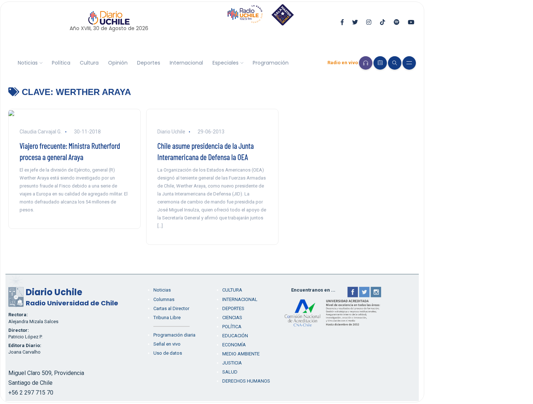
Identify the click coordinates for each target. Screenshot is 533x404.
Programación (271, 62)
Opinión (118, 62)
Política (61, 62)
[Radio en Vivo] (365, 63)
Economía (234, 344)
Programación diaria (174, 335)
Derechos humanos (246, 381)
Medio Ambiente (241, 353)
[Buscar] (394, 63)
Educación (235, 335)
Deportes (148, 62)
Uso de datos (167, 353)
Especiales (225, 62)
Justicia (232, 363)
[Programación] (380, 63)
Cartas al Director (171, 308)
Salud (229, 372)
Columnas (163, 299)
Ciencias (232, 317)
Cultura (89, 62)
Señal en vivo (167, 344)
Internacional (186, 62)
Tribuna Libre (167, 317)
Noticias (28, 62)
